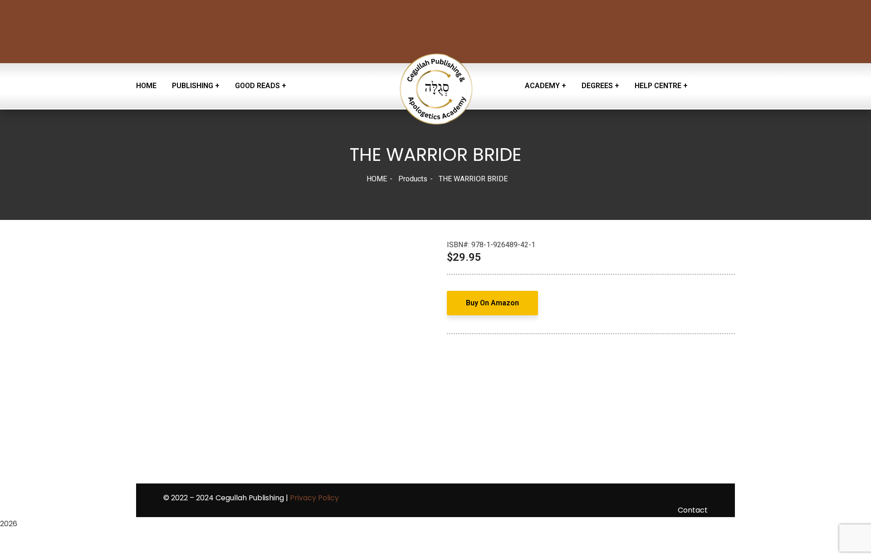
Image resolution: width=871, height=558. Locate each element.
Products (412, 178)
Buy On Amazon (492, 303)
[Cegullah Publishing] (435, 86)
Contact (693, 510)
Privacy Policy (314, 498)
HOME (377, 178)
